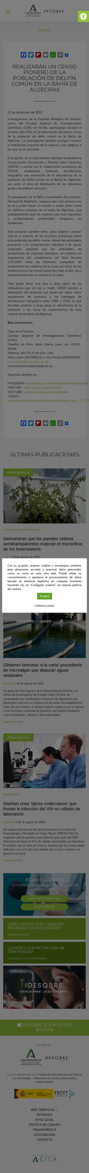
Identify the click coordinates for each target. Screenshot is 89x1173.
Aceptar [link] (44, 596)
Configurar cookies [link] (44, 605)
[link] (83, 16)
